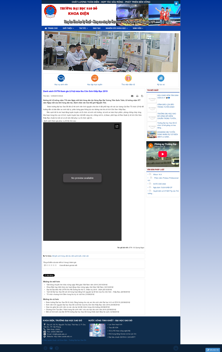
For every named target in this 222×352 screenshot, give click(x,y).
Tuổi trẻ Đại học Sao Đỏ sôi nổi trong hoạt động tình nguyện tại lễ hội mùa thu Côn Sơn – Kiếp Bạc (83, 292)
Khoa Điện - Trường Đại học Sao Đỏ (72, 340)
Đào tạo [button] (96, 28)
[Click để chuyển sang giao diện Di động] (57, 348)
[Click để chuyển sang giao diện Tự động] (45, 348)
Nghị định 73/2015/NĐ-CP (162, 187)
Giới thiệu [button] (68, 28)
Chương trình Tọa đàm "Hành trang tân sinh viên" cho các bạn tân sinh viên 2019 (76, 309)
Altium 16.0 (157, 174)
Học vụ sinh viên (61, 84)
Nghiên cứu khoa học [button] (116, 28)
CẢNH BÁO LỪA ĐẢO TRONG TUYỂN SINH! (165, 105)
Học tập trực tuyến (94, 84)
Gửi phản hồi (214, 350)
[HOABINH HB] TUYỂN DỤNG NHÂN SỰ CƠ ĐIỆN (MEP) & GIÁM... (167, 134)
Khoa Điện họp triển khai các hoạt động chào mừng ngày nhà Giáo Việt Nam (75, 287)
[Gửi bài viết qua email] (132, 96)
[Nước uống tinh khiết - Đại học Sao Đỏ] (97, 330)
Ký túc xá (161, 84)
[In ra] (137, 96)
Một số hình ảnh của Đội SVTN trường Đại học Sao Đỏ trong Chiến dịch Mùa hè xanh (77, 312)
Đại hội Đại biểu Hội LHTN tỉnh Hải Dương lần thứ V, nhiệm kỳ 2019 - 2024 (74, 289)
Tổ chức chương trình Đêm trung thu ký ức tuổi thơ (66, 294)
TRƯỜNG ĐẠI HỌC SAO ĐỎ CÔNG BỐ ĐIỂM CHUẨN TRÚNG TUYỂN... (167, 116)
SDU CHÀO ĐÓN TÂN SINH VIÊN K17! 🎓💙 (167, 96)
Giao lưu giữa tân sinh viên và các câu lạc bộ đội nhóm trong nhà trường (73, 307)
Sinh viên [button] (137, 28)
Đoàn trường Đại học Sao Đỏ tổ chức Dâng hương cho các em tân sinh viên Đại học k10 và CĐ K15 (83, 302)
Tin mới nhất (153, 90)
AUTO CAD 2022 (159, 184)
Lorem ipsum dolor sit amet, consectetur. (154, 37)
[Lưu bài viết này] (142, 96)
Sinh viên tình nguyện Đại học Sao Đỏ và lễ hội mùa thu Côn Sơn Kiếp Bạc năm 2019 (78, 304)
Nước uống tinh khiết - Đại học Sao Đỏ (110, 320)
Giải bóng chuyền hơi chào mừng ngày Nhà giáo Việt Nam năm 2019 (72, 284)
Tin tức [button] (82, 28)
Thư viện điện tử (128, 84)
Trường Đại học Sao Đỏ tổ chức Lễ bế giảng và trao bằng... (167, 125)
